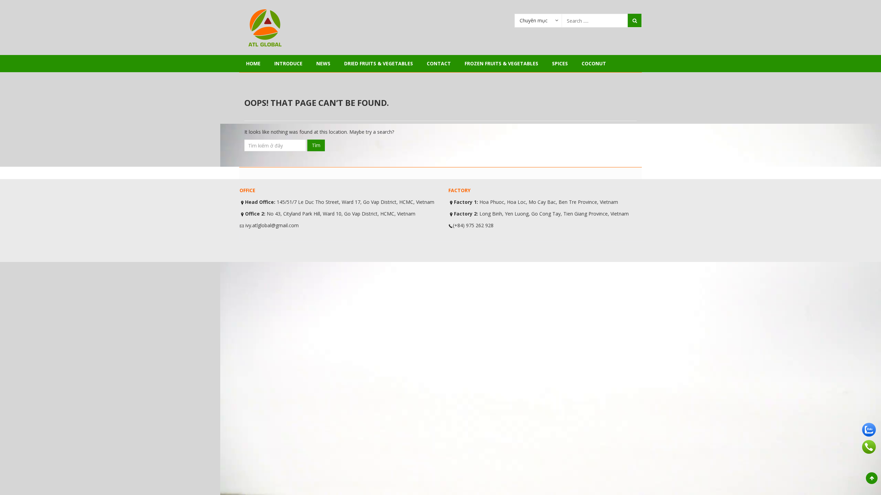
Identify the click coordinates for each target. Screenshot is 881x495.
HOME (253, 63)
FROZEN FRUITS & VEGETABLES (501, 63)
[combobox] (538, 20)
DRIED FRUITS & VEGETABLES (378, 63)
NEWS (323, 63)
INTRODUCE (288, 63)
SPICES (560, 63)
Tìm (316, 145)
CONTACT (439, 63)
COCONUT (594, 63)
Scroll (872, 478)
